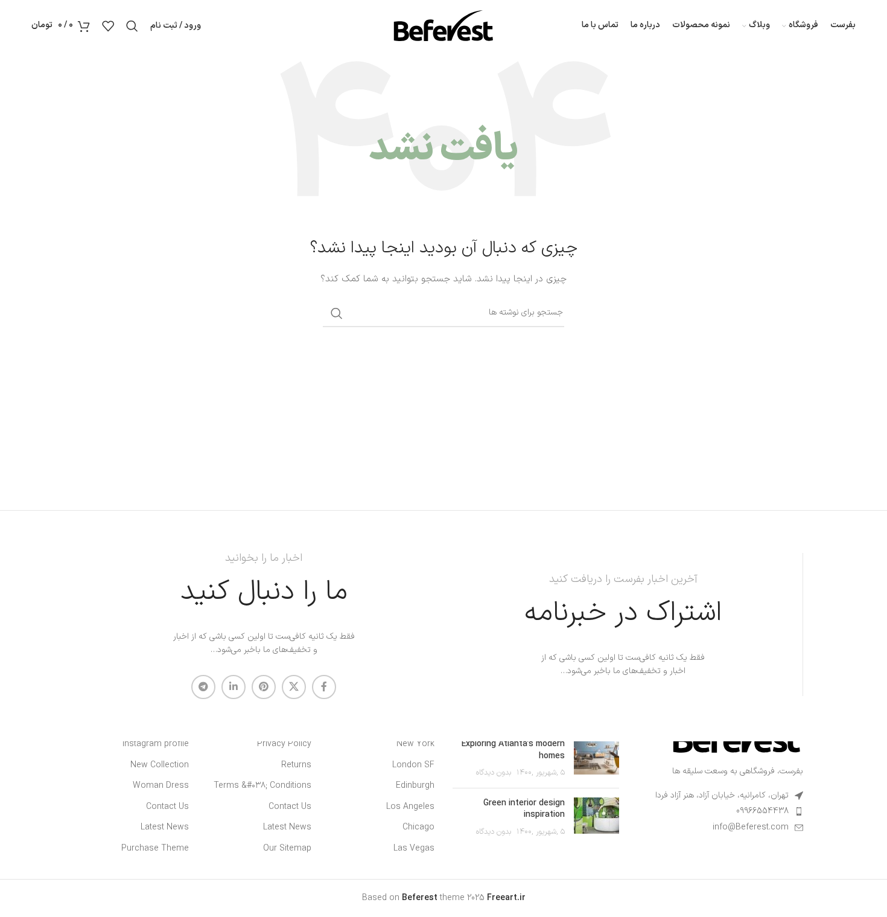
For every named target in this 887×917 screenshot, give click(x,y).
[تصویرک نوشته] (596, 758)
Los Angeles (410, 807)
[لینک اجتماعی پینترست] (264, 687)
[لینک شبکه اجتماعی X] (294, 687)
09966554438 (762, 811)
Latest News (287, 828)
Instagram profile (155, 744)
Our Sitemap (287, 849)
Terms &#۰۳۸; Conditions (262, 786)
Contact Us (290, 807)
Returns (296, 765)
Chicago (418, 828)
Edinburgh (415, 786)
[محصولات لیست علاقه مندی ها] (108, 26)
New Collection (159, 765)
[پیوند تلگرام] (203, 687)
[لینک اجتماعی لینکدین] (233, 687)
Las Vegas (413, 849)
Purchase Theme (155, 849)
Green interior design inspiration (524, 809)
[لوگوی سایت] (443, 25)
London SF (413, 765)
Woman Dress (161, 786)
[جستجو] (132, 26)
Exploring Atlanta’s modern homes (513, 750)
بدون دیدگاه (493, 772)
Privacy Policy (284, 744)
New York (415, 744)
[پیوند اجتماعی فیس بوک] (324, 687)
